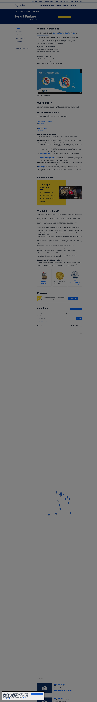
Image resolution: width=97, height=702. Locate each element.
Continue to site (37, 693)
